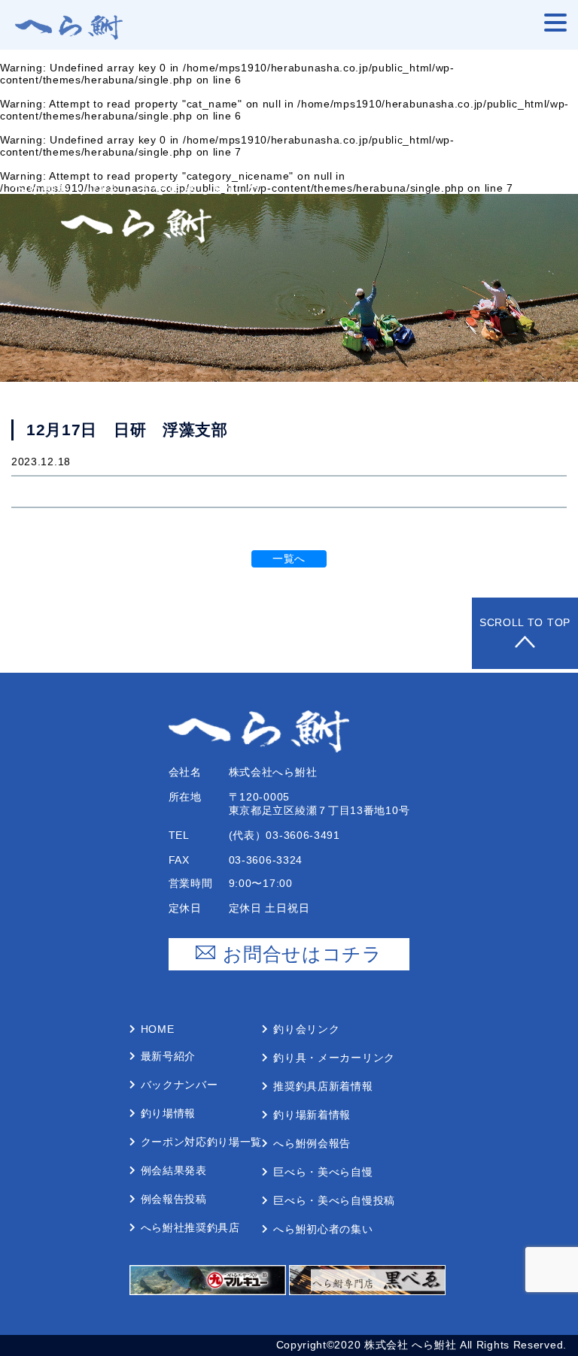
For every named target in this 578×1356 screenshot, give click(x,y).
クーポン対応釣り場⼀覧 (202, 1142)
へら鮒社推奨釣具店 (190, 1227)
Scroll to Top (524, 622)
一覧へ (289, 558)
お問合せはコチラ (302, 953)
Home (158, 1029)
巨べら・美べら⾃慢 (323, 1172)
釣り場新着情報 (312, 1115)
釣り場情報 (168, 1113)
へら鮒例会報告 (312, 1143)
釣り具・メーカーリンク (334, 1058)
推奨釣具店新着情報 (323, 1086)
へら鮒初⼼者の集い (323, 1229)
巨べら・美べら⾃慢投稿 (334, 1200)
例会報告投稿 (174, 1199)
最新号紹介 (168, 1056)
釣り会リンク (306, 1029)
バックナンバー (179, 1085)
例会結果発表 (174, 1170)
